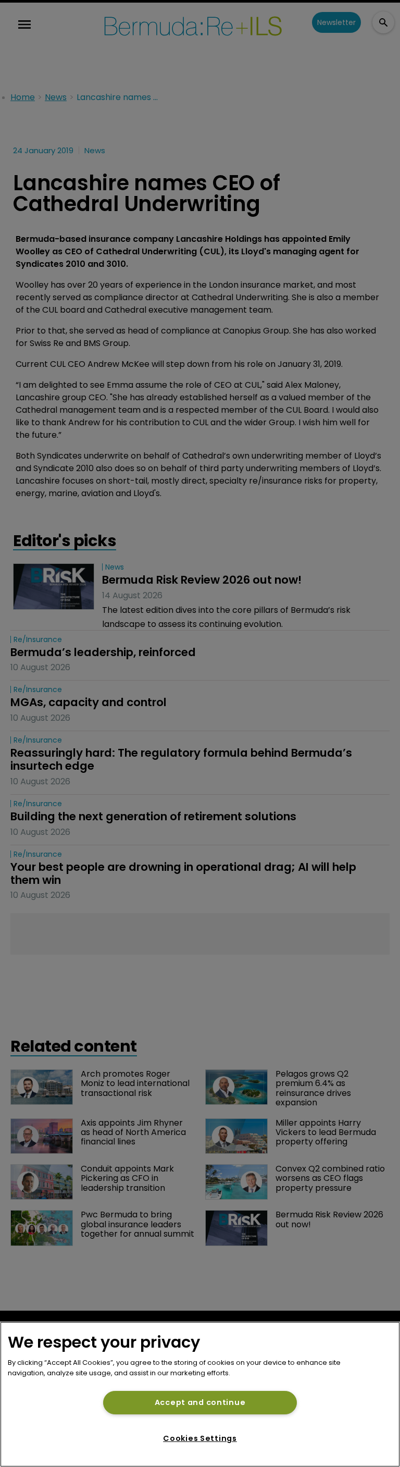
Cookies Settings (200, 1438)
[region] (200, 1394)
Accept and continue (200, 1402)
